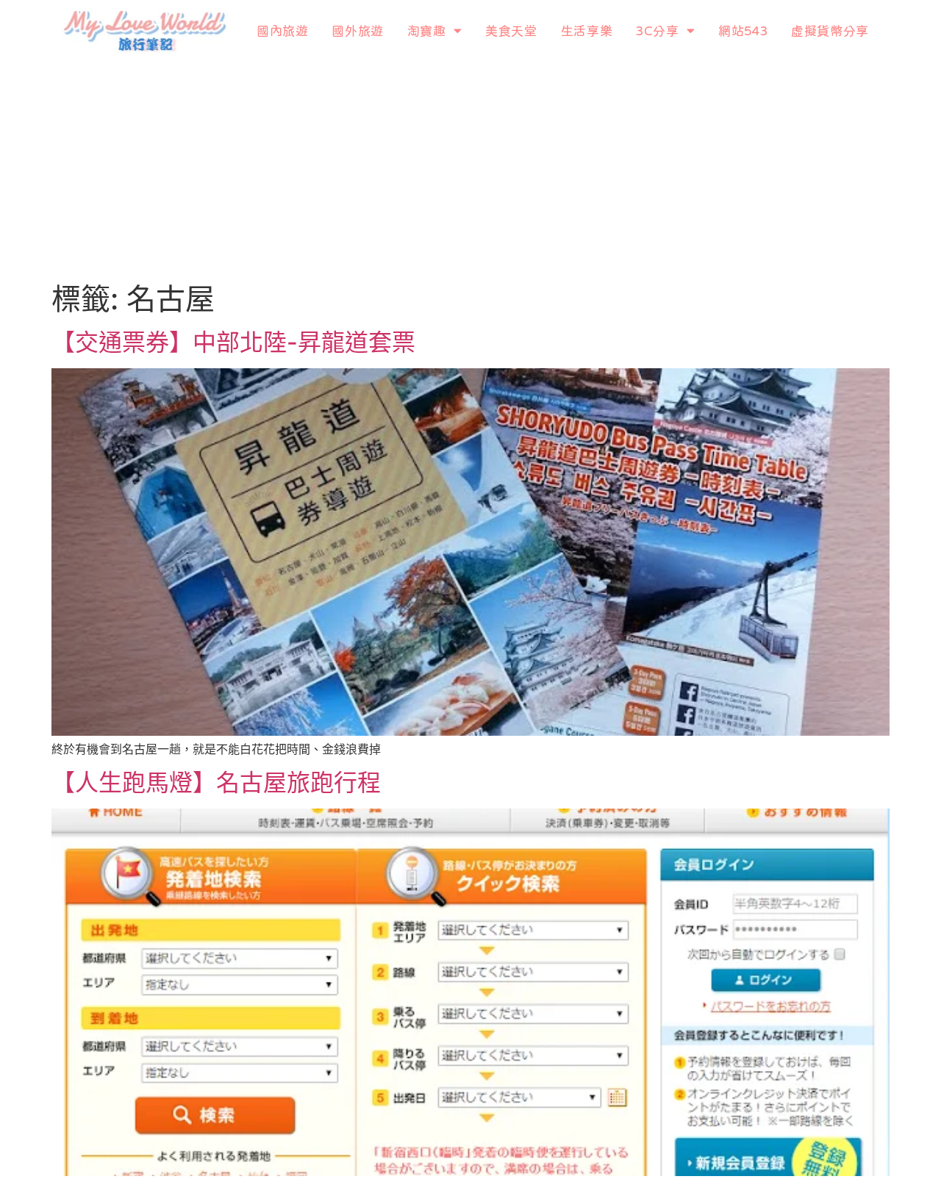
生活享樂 (586, 30)
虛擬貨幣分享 (830, 30)
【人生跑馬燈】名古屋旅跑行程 (216, 782)
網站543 (743, 30)
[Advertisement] (470, 171)
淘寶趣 (426, 30)
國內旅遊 (282, 30)
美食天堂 (511, 30)
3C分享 (657, 30)
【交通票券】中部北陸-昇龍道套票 (233, 342)
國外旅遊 (357, 30)
